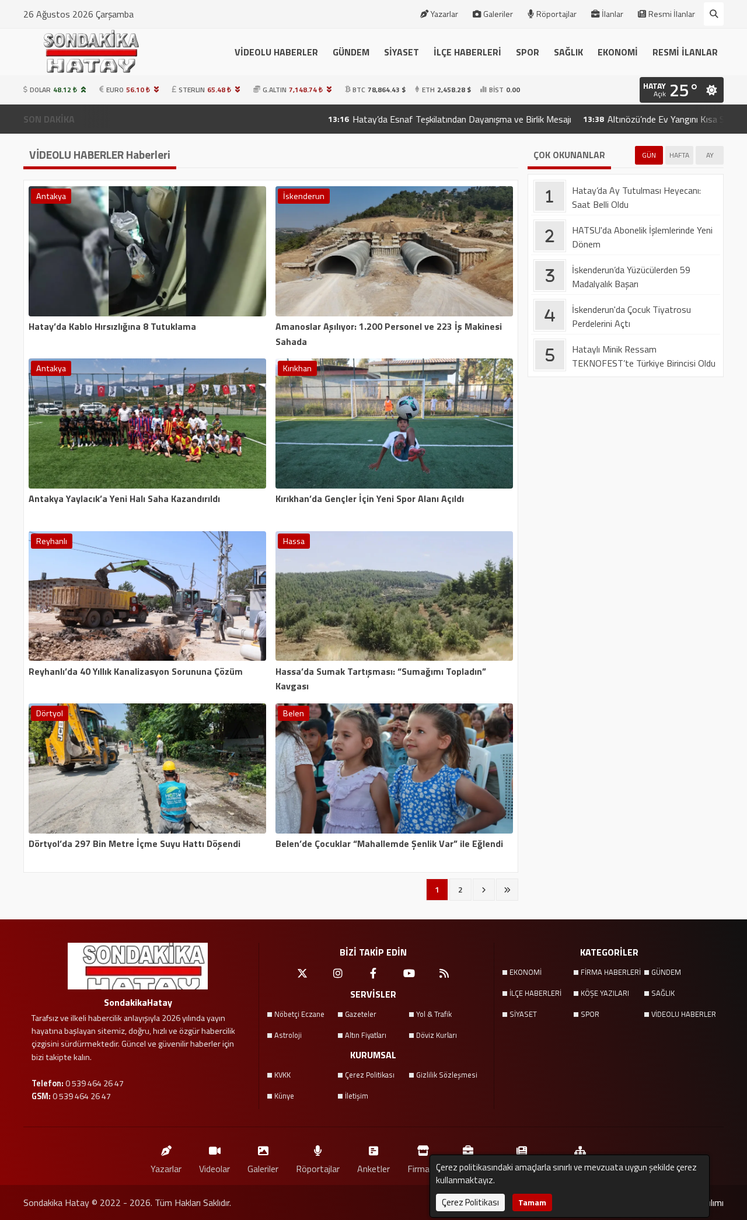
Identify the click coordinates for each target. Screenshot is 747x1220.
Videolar (214, 1168)
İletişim (356, 1096)
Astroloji (288, 1035)
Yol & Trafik (434, 1014)
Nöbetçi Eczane (299, 1014)
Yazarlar (444, 14)
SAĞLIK (568, 52)
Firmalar (423, 1168)
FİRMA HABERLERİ (611, 972)
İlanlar (612, 14)
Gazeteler (360, 1014)
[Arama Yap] (714, 14)
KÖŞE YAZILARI (605, 993)
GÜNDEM (351, 52)
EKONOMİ (618, 52)
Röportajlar (556, 14)
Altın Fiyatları (365, 1035)
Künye (284, 1096)
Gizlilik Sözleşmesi (446, 1074)
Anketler (373, 1168)
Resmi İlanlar (671, 14)
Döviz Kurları (436, 1035)
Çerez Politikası (370, 1074)
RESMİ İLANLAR (685, 52)
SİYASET (401, 52)
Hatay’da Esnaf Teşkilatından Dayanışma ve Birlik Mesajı (406, 119)
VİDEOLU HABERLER (276, 52)
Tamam (532, 1202)
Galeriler (498, 14)
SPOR (527, 52)
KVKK (282, 1074)
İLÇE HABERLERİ (467, 52)
